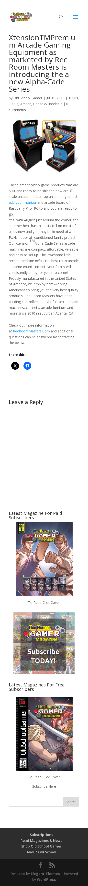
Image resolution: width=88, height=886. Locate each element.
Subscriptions (41, 834)
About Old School (41, 852)
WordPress (46, 879)
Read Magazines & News (41, 840)
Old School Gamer (27, 98)
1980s (73, 98)
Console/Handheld (47, 103)
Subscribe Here (44, 786)
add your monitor (22, 202)
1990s (13, 103)
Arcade (25, 103)
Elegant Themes (45, 873)
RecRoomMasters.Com (31, 331)
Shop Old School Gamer (41, 846)
